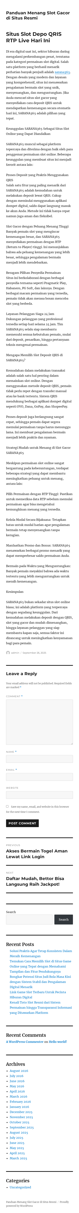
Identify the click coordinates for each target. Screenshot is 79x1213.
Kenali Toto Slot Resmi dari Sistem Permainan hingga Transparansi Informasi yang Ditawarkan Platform (41, 1008)
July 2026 (17, 1076)
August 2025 (19, 1132)
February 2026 (20, 1101)
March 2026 (18, 1096)
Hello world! (58, 1042)
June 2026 (17, 1081)
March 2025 (18, 1158)
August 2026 (19, 1071)
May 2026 (17, 1086)
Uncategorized (20, 1187)
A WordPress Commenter (25, 1042)
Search (11, 912)
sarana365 (62, 72)
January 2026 (19, 1107)
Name (11, 751)
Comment (14, 696)
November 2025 (21, 1117)
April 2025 (17, 1153)
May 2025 (17, 1148)
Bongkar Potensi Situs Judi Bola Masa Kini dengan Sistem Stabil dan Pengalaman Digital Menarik (40, 982)
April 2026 (17, 1091)
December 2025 (21, 1112)
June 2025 (17, 1143)
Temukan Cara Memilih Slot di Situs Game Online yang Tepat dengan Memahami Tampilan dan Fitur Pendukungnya (40, 966)
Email (11, 769)
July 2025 (16, 1137)
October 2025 (19, 1122)
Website (12, 787)
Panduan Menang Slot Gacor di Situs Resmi (31, 1202)
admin (15, 652)
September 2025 (22, 1127)
